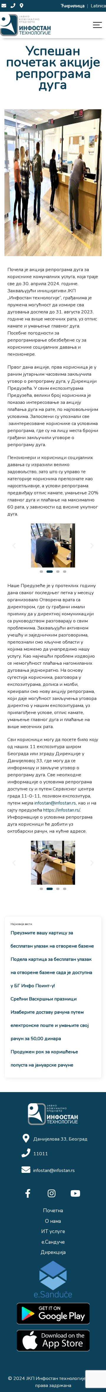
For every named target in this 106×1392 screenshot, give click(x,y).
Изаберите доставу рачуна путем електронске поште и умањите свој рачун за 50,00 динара (50, 1025)
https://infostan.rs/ (61, 810)
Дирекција (53, 1252)
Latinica (98, 6)
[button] (41, 571)
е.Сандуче (53, 1242)
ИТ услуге (53, 1231)
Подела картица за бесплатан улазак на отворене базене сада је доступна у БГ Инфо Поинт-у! (51, 972)
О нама (53, 1221)
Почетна (53, 1210)
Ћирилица (73, 6)
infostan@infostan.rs (55, 803)
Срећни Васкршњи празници (44, 999)
